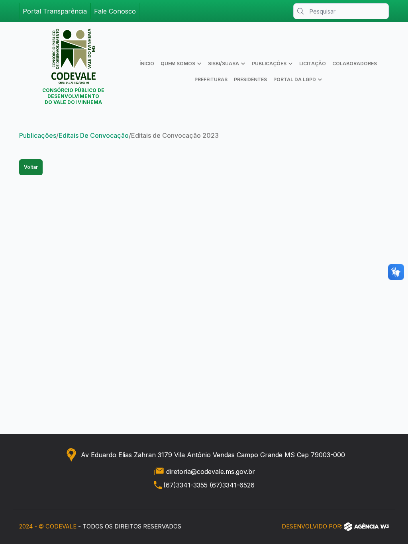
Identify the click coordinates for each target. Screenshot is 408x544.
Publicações (37, 135)
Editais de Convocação (94, 135)
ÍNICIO (146, 64)
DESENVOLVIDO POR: (312, 526)
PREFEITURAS (211, 79)
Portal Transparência (55, 11)
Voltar (31, 167)
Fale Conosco (115, 11)
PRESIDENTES (250, 79)
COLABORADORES (354, 64)
